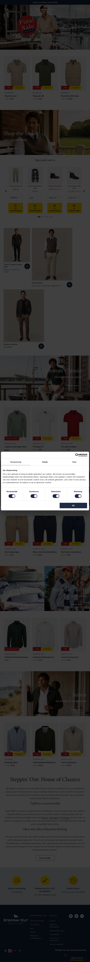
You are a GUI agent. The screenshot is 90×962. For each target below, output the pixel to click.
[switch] (34, 496)
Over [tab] (74, 462)
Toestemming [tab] (15, 462)
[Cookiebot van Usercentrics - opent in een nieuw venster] (77, 455)
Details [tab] (45, 462)
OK (73, 505)
